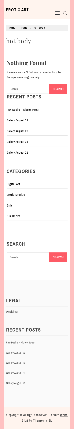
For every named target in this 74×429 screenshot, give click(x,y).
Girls (10, 205)
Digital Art (13, 184)
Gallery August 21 (17, 142)
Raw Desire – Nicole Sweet (23, 110)
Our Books (13, 216)
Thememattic (43, 420)
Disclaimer (12, 312)
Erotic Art (17, 10)
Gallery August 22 (17, 120)
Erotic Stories (16, 194)
